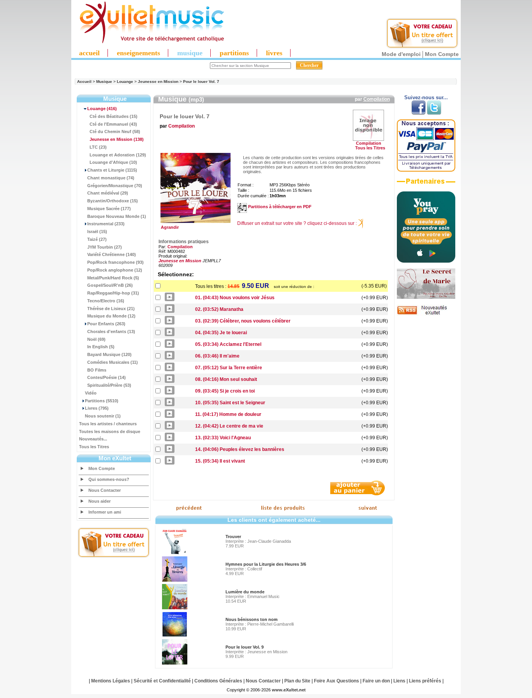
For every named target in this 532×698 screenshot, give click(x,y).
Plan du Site (297, 681)
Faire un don (376, 681)
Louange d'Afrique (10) (113, 162)
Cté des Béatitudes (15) (113, 116)
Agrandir (169, 227)
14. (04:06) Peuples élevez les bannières (239, 449)
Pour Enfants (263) (106, 323)
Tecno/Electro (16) (105, 300)
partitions (234, 53)
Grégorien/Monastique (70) (114, 185)
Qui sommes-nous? (108, 479)
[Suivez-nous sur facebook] (418, 113)
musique (190, 53)
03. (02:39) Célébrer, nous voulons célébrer (243, 321)
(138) (117, 139)
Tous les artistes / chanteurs (108, 423)
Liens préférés (425, 681)
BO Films (96, 370)
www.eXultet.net (289, 689)
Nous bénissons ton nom (251, 619)
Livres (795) (97, 408)
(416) (102, 108)
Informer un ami (104, 512)
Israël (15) (97, 231)
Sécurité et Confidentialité (162, 681)
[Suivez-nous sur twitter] (434, 113)
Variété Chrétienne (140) (111, 254)
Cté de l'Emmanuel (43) (113, 124)
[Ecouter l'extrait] (426, 184)
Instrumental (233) (106, 223)
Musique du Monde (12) (111, 316)
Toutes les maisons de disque (109, 431)
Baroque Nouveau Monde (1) (116, 216)
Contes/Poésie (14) (106, 377)
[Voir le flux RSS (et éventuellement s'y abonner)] (426, 314)
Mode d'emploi (401, 54)
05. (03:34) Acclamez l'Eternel (228, 344)
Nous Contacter (104, 490)
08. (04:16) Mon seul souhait (226, 379)
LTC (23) (98, 147)
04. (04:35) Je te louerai (221, 332)
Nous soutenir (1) (103, 416)
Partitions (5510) (101, 400)
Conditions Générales (218, 681)
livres (274, 53)
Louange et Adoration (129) (118, 155)
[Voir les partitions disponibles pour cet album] (242, 206)
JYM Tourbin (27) (104, 247)
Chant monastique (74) (110, 177)
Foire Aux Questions (336, 681)
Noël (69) (96, 339)
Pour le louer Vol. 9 (244, 647)
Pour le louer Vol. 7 (201, 81)
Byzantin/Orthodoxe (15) (112, 200)
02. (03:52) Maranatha (219, 309)
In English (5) (101, 346)
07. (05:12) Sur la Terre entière (228, 367)
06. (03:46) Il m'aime (217, 356)
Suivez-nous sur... (426, 97)
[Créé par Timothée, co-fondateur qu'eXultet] (426, 261)
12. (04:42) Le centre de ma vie (229, 426)
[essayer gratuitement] (422, 47)
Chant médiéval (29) (107, 193)
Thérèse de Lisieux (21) (111, 308)
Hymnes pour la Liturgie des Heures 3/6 (265, 564)
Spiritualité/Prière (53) (109, 385)
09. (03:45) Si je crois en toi (225, 391)
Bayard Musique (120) (109, 354)
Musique (104, 81)
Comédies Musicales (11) (112, 362)
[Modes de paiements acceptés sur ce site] (426, 170)
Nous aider (99, 501)
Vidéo (91, 393)
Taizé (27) (97, 239)
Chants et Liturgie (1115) (112, 170)
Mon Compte (442, 54)
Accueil (84, 81)
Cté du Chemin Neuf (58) (115, 131)
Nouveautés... (93, 439)
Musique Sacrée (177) (109, 208)
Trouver (233, 536)
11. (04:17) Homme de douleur (228, 414)
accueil (89, 53)
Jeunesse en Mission (158, 81)
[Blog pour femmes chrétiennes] (426, 297)
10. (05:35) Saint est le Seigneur (230, 402)
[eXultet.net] (148, 41)
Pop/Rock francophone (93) (115, 262)
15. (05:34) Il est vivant (220, 461)
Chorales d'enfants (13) (111, 331)
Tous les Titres (94, 446)
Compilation (376, 99)
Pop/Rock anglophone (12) (114, 270)
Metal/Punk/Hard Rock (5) (113, 277)
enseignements (138, 53)
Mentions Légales (110, 681)
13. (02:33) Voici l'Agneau (223, 437)
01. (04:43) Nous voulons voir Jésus (235, 297)
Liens (399, 681)
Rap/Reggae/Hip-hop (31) (113, 293)
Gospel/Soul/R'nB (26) (110, 285)
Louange (125, 81)
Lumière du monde (244, 591)
